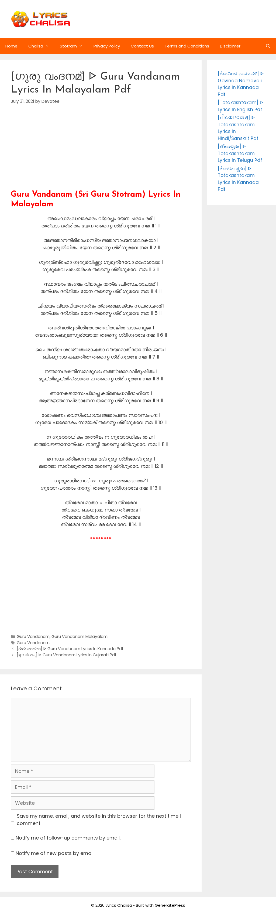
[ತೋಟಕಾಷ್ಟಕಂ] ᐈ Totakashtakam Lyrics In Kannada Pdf (238, 179)
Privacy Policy (107, 46)
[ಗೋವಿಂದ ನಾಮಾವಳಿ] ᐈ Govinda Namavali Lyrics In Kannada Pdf (241, 84)
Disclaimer (230, 46)
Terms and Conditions (187, 46)
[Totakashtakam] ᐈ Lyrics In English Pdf (240, 106)
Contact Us (142, 46)
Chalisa (35, 46)
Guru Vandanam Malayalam (79, 636)
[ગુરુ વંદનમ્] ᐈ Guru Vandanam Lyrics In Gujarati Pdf (66, 655)
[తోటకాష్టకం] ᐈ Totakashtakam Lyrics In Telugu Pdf (240, 153)
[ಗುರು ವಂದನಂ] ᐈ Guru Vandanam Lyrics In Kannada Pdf (70, 649)
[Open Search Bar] (268, 46)
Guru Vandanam (33, 636)
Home (11, 46)
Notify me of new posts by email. (55, 853)
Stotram (68, 46)
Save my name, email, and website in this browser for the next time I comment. (99, 820)
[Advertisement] (101, 152)
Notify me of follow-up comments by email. (68, 837)
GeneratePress (170, 905)
